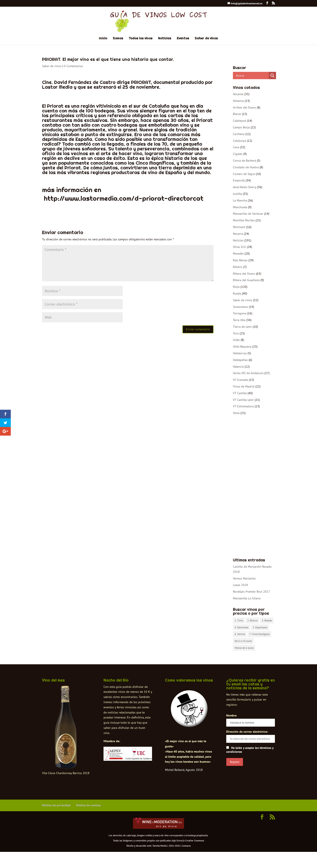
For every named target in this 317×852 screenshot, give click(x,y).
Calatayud (239, 121)
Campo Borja (241, 127)
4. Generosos (241, 627)
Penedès (238, 253)
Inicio (103, 38)
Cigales (237, 154)
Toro (236, 333)
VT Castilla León (243, 400)
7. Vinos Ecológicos (259, 634)
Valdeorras (240, 353)
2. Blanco (252, 620)
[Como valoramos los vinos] (189, 723)
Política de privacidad (56, 805)
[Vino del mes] (65, 727)
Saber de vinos (206, 38)
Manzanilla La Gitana (247, 598)
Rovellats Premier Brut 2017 (251, 592)
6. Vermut (240, 634)
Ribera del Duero (244, 274)
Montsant (239, 227)
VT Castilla (240, 393)
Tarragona (239, 313)
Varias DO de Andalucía (248, 373)
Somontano (240, 307)
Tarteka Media (159, 845)
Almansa (238, 101)
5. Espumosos (260, 627)
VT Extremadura (243, 406)
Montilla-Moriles (244, 220)
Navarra (238, 234)
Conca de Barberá (244, 160)
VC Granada (240, 380)
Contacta (186, 845)
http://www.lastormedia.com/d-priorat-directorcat (123, 198)
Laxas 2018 (240, 585)
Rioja (236, 287)
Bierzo (237, 114)
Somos (118, 38)
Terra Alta (239, 320)
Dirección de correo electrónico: (247, 732)
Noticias (164, 38)
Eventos (183, 38)
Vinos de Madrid (243, 386)
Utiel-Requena (242, 346)
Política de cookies (88, 805)
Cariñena (239, 134)
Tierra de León (242, 327)
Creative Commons (194, 840)
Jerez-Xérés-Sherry (244, 187)
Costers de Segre (244, 174)
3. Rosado (267, 620)
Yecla (236, 413)
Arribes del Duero (244, 107)
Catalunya (239, 141)
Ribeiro (237, 267)
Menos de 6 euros (244, 647)
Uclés (236, 340)
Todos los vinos (140, 38)
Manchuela (240, 207)
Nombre (231, 715)
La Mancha (240, 200)
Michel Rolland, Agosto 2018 (184, 770)
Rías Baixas (240, 260)
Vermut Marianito (244, 578)
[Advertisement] (254, 487)
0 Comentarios (73, 66)
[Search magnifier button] (272, 75)
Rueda (237, 293)
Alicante (238, 94)
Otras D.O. (239, 247)
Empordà (239, 180)
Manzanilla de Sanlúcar (248, 214)
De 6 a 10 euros (243, 641)
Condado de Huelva (246, 167)
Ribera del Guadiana (246, 280)
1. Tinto (239, 620)
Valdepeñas (240, 360)
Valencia (238, 367)
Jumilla (237, 194)
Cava (236, 147)
